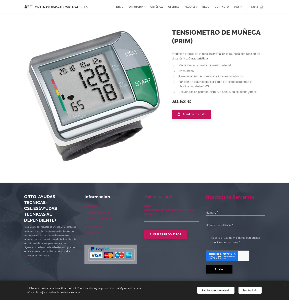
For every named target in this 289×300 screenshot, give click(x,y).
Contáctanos (91, 233)
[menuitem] (120, 7)
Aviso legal (90, 205)
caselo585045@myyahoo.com (161, 209)
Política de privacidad (96, 212)
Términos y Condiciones (98, 218)
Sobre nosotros (93, 226)
